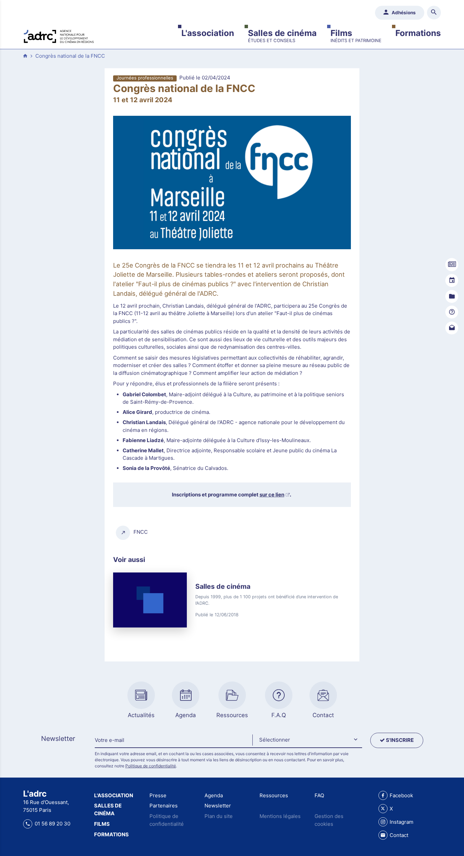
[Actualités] (451, 264)
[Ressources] (451, 296)
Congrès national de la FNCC (70, 56)
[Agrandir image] (232, 183)
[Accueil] (58, 36)
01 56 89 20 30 (52, 823)
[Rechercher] (434, 13)
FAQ (319, 795)
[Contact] (451, 328)
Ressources (274, 795)
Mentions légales (280, 816)
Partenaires (163, 805)
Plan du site (218, 816)
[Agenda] (451, 280)
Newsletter (217, 805)
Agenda (213, 795)
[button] (307, 740)
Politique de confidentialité (150, 765)
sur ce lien (272, 494)
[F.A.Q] (451, 312)
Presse (157, 795)
